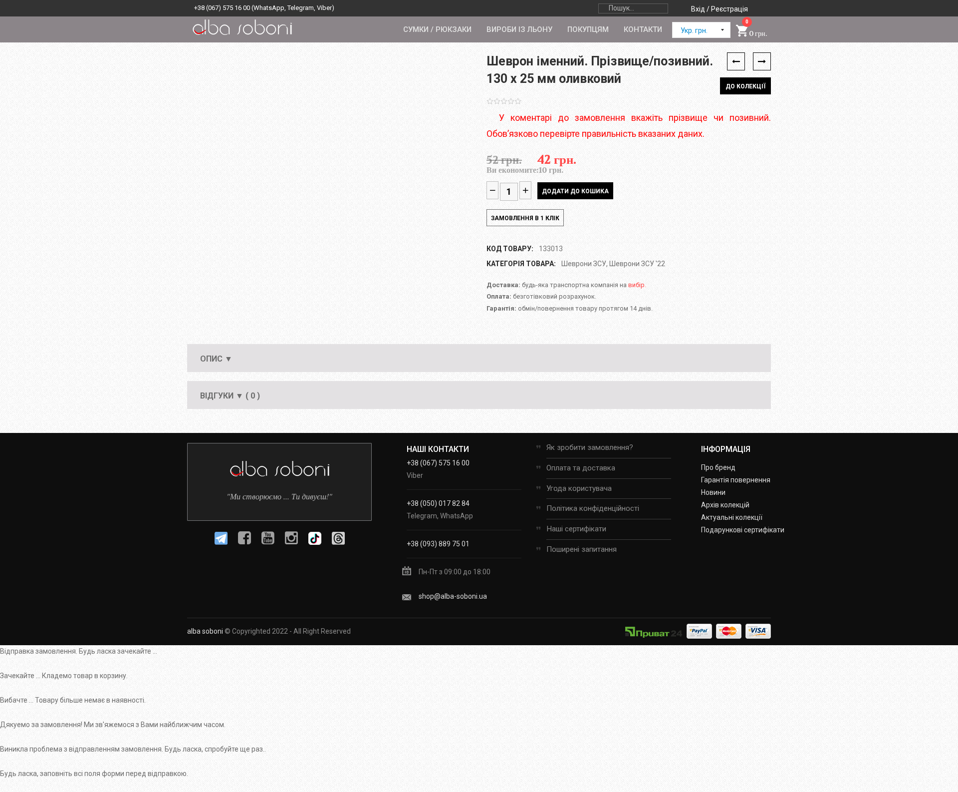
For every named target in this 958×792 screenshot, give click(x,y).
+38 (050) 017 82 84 (438, 503)
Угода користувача (579, 488)
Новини (713, 492)
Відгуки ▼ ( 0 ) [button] (230, 395)
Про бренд (718, 467)
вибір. (637, 285)
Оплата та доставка (580, 467)
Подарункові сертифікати (742, 530)
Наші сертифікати (576, 528)
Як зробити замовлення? (589, 447)
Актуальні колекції (731, 517)
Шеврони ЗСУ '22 (637, 264)
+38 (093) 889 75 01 (438, 544)
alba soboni (205, 631)
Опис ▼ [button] (216, 359)
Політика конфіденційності (592, 508)
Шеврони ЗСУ (583, 264)
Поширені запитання (581, 549)
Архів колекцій (725, 505)
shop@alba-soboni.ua (453, 596)
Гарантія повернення (735, 480)
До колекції (745, 86)
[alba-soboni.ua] (242, 27)
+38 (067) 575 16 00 (222, 7)
